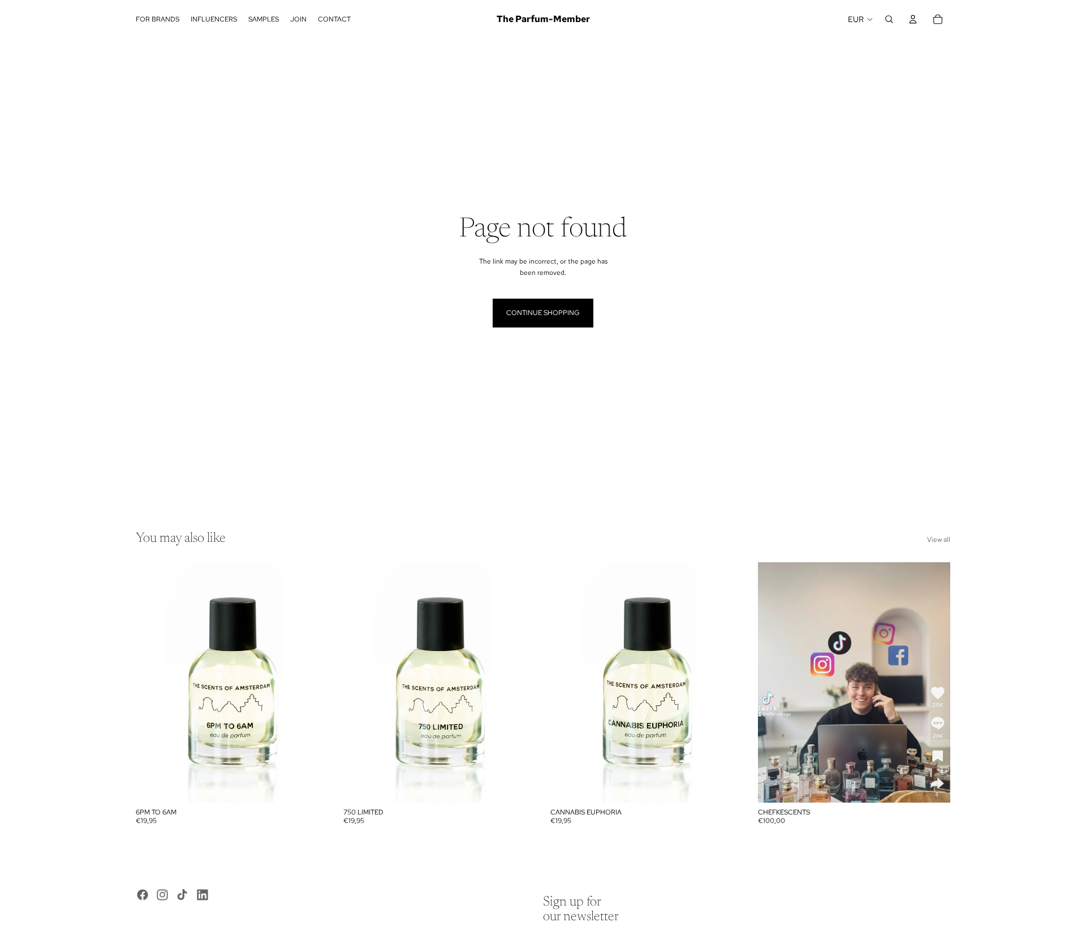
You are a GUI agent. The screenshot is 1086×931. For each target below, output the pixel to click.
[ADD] (311, 785)
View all (938, 539)
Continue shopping (543, 312)
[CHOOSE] (933, 785)
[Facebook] (142, 895)
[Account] (912, 19)
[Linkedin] (202, 895)
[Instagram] (162, 895)
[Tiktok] (182, 895)
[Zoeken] (889, 19)
